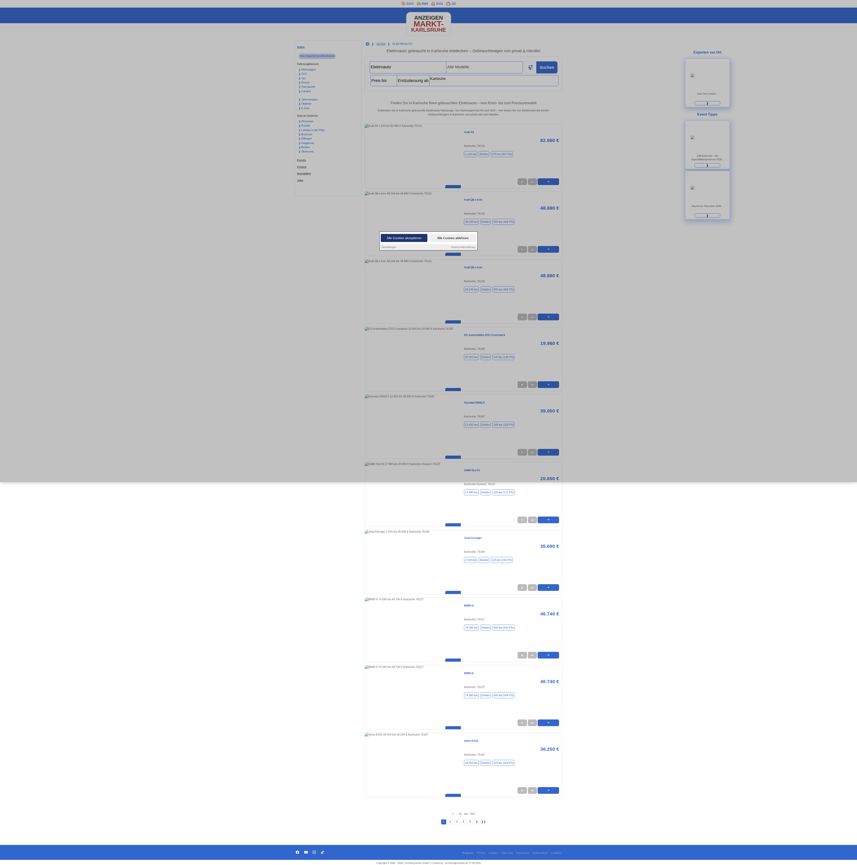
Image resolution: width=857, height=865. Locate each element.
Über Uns (507, 853)
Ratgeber (468, 853)
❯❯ (483, 821)
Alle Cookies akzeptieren (404, 238)
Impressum (522, 853)
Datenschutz (540, 853)
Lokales (493, 853)
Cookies (556, 853)
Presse (481, 853)
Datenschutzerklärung (463, 247)
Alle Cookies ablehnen (453, 238)
